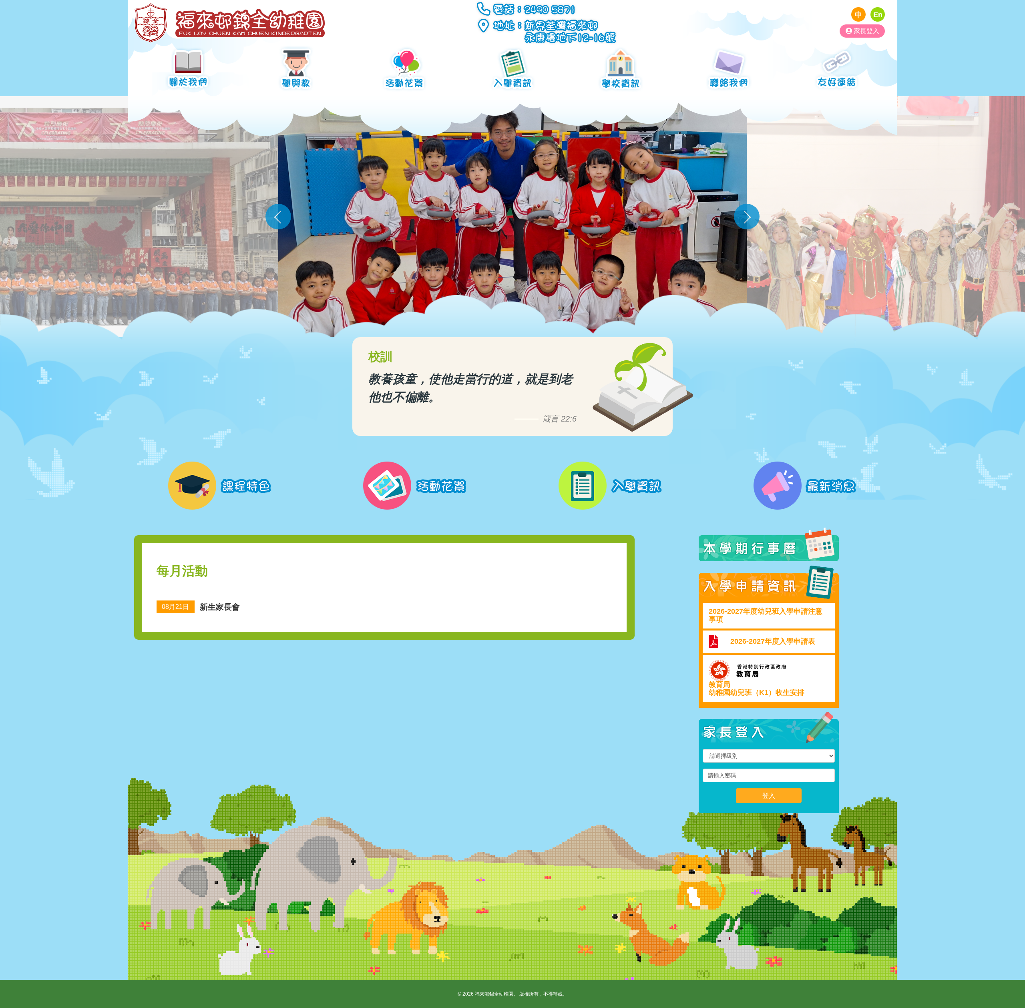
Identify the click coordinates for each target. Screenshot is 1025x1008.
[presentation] (278, 216)
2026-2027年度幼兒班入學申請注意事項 (765, 615)
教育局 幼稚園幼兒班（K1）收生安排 (756, 689)
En (877, 15)
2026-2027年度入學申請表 (772, 641)
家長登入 (865, 30)
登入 (768, 795)
